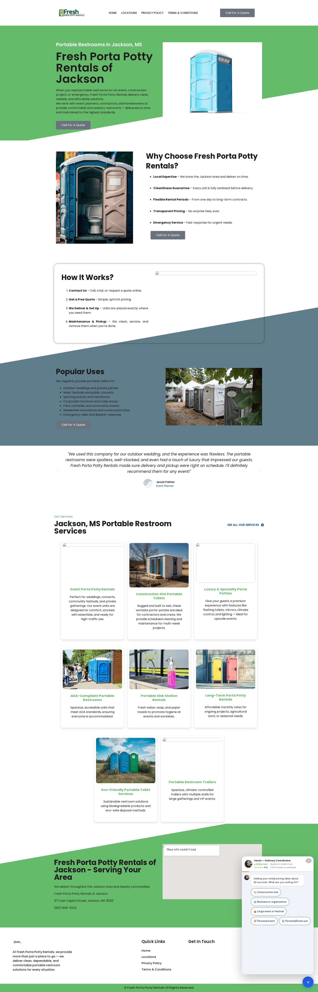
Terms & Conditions (183, 13)
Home (113, 13)
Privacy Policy (152, 13)
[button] (58, 470)
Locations (129, 13)
